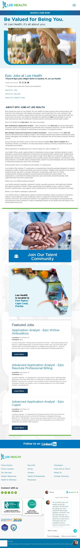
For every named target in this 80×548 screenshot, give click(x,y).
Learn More (21, 354)
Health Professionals (36, 476)
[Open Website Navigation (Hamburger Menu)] (74, 5)
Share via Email (28, 83)
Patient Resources (8, 476)
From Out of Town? (62, 469)
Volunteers (58, 465)
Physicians (32, 480)
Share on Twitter (23, 83)
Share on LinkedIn (25, 83)
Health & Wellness (8, 480)
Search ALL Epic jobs (12, 94)
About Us (58, 472)
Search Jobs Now (40, 13)
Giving (30, 469)
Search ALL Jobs (11, 90)
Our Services (6, 472)
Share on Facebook (20, 83)
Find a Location (7, 469)
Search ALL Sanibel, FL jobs (15, 97)
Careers (31, 472)
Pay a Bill (31, 465)
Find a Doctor (6, 465)
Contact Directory (61, 476)
